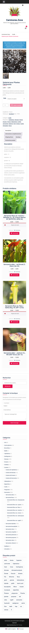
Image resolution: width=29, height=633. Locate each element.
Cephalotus (11, 119)
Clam (5, 567)
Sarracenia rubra (10, 540)
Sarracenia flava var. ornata (14, 513)
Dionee (21, 119)
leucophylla (7, 586)
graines (12, 580)
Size (5, 606)
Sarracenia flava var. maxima (14, 510)
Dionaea (6, 459)
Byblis (5, 450)
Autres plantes (8, 445)
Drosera (6, 462)
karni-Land (20, 583)
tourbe (22, 123)
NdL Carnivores (17, 230)
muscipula (7, 590)
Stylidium (6, 546)
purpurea (13, 596)
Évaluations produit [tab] (10, 140)
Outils (13, 34)
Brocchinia (7, 448)
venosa (6, 610)
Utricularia (5, 125)
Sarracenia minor (10, 529)
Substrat (11, 123)
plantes (6, 596)
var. (21, 606)
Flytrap (9, 121)
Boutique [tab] (18, 137)
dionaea (17, 119)
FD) (5, 577)
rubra (5, 600)
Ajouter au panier (17, 105)
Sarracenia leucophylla (11, 526)
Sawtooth (7, 603)
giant (5, 580)
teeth (10, 606)
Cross (11, 567)
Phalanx (6, 593)
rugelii (11, 600)
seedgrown (15, 603)
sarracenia (5, 123)
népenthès (16, 590)
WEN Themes (19, 625)
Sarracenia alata (10, 494)
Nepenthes (7, 484)
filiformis (11, 577)
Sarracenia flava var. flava (13, 507)
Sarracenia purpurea (11, 537)
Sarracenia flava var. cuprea (14, 504)
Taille (4, 98)
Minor (15, 586)
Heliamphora (7, 481)
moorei (22, 586)
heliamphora (14, 121)
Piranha (22, 593)
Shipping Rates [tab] (9, 137)
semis (23, 603)
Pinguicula (7, 489)
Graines (6, 467)
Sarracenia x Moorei (11, 543)
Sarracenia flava (10, 497)
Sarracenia (7, 492)
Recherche (7, 386)
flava (18, 577)
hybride (6, 583)
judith (12, 583)
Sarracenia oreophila (11, 532)
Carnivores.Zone (14, 20)
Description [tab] (8, 130)
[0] (25, 28)
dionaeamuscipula (17, 570)
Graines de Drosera (10, 475)
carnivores (7, 563)
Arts (5, 442)
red (20, 596)
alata (5, 560)
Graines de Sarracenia (11, 478)
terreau (18, 123)
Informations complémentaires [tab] (13, 133)
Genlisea (6, 464)
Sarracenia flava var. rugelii (14, 520)
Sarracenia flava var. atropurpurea (15, 500)
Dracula (13, 573)
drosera (5, 121)
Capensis (19, 560)
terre (14, 123)
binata (11, 560)
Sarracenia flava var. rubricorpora (15, 515)
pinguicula (15, 593)
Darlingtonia (7, 456)
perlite (19, 121)
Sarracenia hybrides (11, 523)
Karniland (11, 114)
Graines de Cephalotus (11, 469)
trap (16, 606)
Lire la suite (15, 233)
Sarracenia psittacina (11, 534)
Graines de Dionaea (10, 472)
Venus (10, 125)
